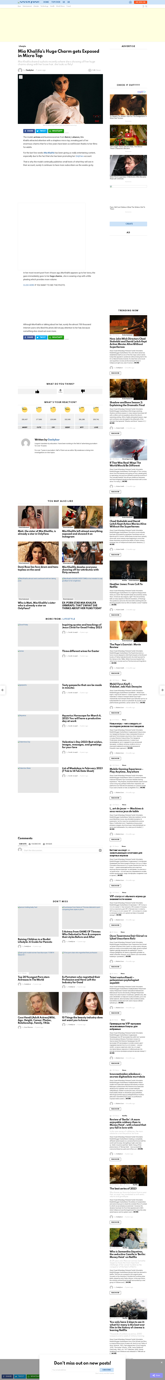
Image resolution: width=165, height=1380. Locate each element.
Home (46, 2)
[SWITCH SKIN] (143, 6)
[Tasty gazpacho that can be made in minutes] (38, 697)
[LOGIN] (130, 2)
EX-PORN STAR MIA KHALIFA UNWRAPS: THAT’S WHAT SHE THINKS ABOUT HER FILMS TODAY (81, 606)
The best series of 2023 (123, 1189)
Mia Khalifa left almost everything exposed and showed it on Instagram (82, 534)
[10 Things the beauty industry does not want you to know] (82, 1003)
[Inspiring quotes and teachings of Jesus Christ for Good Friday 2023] (38, 635)
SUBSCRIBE (106, 1370)
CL (24, 285)
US (64, 2)
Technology (44, 6)
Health (52, 6)
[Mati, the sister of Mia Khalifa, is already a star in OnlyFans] (38, 517)
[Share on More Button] (67, 131)
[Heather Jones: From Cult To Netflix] (128, 571)
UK (68, 2)
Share (21, 77)
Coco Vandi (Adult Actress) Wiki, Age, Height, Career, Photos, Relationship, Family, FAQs (36, 1020)
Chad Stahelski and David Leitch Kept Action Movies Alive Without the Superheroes (128, 524)
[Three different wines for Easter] (38, 665)
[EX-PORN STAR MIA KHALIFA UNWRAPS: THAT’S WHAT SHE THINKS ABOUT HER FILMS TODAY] (82, 588)
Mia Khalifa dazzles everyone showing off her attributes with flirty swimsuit (80, 570)
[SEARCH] (146, 6)
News (124, 680)
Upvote (37, 391)
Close (161, 1362)
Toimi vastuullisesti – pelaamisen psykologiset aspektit (124, 980)
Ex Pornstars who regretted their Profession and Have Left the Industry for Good (81, 980)
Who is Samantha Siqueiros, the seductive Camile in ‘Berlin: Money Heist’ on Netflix (128, 1254)
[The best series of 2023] (128, 1175)
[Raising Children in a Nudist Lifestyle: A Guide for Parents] (38, 921)
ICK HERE (30, 285)
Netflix (124, 580)
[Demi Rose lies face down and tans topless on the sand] (38, 553)
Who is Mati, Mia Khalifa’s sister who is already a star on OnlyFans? (36, 606)
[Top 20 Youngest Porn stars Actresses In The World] (38, 963)
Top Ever (55, 2)
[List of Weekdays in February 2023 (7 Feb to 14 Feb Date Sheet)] (38, 780)
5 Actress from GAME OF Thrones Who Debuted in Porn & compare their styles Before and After (81, 934)
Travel (68, 6)
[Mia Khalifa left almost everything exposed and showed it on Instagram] (82, 517)
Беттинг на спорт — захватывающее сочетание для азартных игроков (126, 853)
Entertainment (27, 6)
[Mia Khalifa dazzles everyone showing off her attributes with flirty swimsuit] (82, 553)
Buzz (19, 6)
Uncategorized (127, 459)
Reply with (100, 850)
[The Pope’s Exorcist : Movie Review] (128, 631)
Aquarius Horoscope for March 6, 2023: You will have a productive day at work (81, 718)
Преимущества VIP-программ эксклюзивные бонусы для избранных (125, 1026)
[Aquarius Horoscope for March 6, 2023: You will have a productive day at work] (38, 725)
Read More (115, 373)
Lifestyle (36, 6)
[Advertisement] (82, 25)
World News (60, 6)
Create (129, 224)
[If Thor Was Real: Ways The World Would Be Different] (128, 449)
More (136, 363)
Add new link (141, 2)
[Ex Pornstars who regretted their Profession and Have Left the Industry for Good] (82, 963)
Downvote (82, 391)
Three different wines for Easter (80, 651)
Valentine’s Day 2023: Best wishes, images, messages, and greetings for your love (82, 745)
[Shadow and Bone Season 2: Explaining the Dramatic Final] (128, 389)
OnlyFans (80, 156)
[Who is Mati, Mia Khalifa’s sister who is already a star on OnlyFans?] (38, 588)
